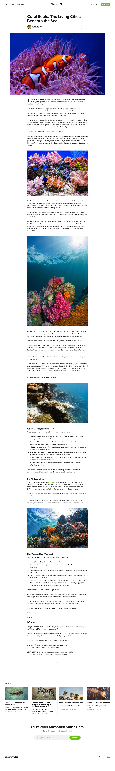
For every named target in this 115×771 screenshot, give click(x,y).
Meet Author (20, 4)
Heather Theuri (37, 26)
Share (84, 27)
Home (6, 4)
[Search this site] (91, 4)
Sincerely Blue (57, 4)
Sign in (97, 4)
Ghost (108, 757)
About (12, 4)
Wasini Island (51, 482)
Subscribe (105, 4)
